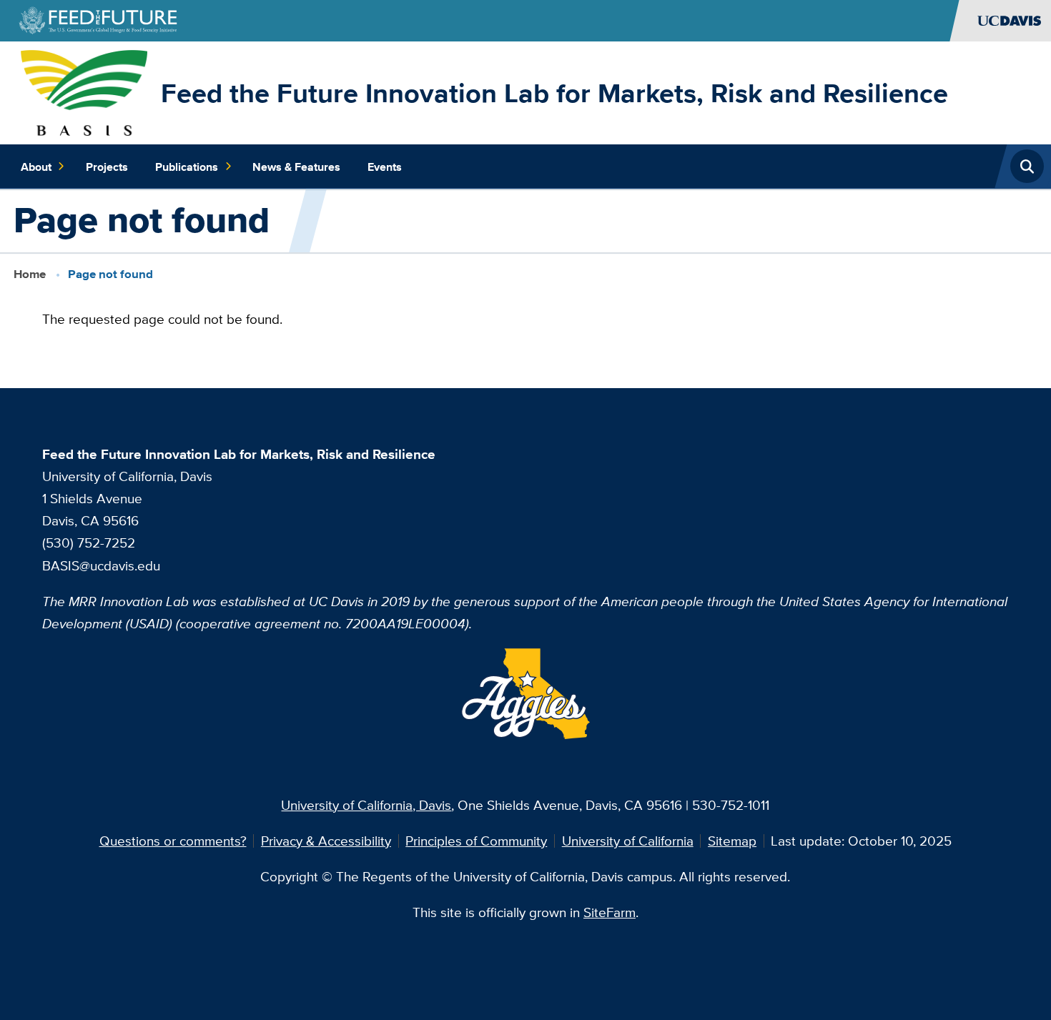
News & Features (296, 166)
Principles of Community (476, 841)
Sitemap (732, 841)
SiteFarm (609, 912)
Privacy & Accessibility (326, 841)
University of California (628, 841)
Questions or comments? (173, 841)
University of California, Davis (366, 805)
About (36, 166)
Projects (107, 166)
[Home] (84, 91)
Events (384, 166)
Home (30, 274)
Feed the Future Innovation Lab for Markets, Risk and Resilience (554, 93)
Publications (186, 166)
